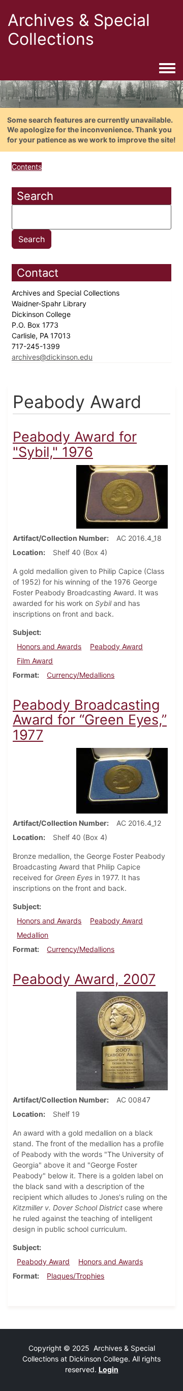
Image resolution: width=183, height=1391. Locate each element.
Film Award (35, 660)
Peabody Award (116, 646)
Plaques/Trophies (75, 1275)
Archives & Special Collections (79, 29)
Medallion (32, 935)
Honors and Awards (49, 646)
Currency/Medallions (80, 675)
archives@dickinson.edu (52, 357)
